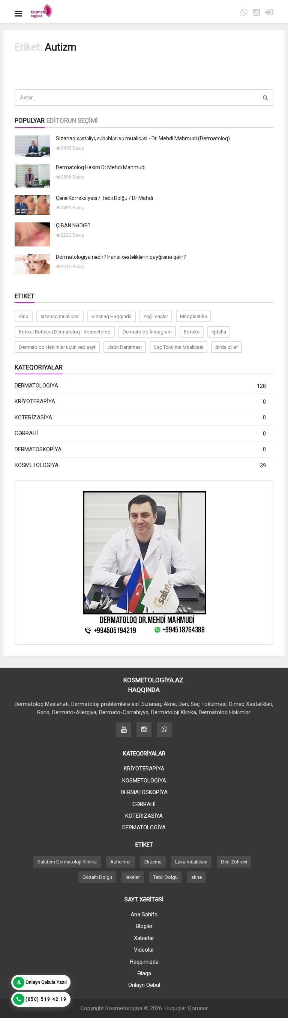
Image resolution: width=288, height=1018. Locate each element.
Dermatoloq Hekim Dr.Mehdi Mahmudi (101, 167)
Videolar (144, 949)
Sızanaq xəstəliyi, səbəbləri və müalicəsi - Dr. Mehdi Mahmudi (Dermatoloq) (143, 138)
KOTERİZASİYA (140, 417)
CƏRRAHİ (140, 433)
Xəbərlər (144, 938)
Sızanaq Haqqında (112, 316)
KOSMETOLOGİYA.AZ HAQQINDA (144, 685)
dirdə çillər (226, 347)
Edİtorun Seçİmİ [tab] (72, 120)
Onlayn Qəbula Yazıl (46, 982)
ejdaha (219, 332)
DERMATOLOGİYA (140, 385)
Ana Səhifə (144, 914)
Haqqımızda (144, 961)
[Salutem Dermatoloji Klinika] (41, 11)
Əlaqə (144, 973)
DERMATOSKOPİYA (140, 449)
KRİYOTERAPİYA (140, 401)
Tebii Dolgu (165, 877)
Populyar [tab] (30, 120)
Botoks (192, 332)
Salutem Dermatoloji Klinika (67, 862)
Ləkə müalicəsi (191, 862)
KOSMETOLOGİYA (140, 465)
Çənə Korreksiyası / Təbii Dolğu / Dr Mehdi (104, 198)
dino (23, 316)
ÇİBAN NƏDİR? (73, 225)
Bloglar (144, 926)
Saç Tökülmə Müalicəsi (178, 347)
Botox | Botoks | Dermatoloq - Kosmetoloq (65, 332)
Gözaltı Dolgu (97, 877)
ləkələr (133, 877)
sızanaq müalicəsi (60, 316)
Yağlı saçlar (156, 316)
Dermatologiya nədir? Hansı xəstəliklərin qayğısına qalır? (121, 257)
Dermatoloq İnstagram (147, 332)
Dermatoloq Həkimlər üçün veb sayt (57, 347)
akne (196, 877)
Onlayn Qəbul (144, 985)
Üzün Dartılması (125, 347)
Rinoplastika (193, 316)
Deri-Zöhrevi (234, 862)
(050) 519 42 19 (46, 999)
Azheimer (120, 862)
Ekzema (153, 862)
